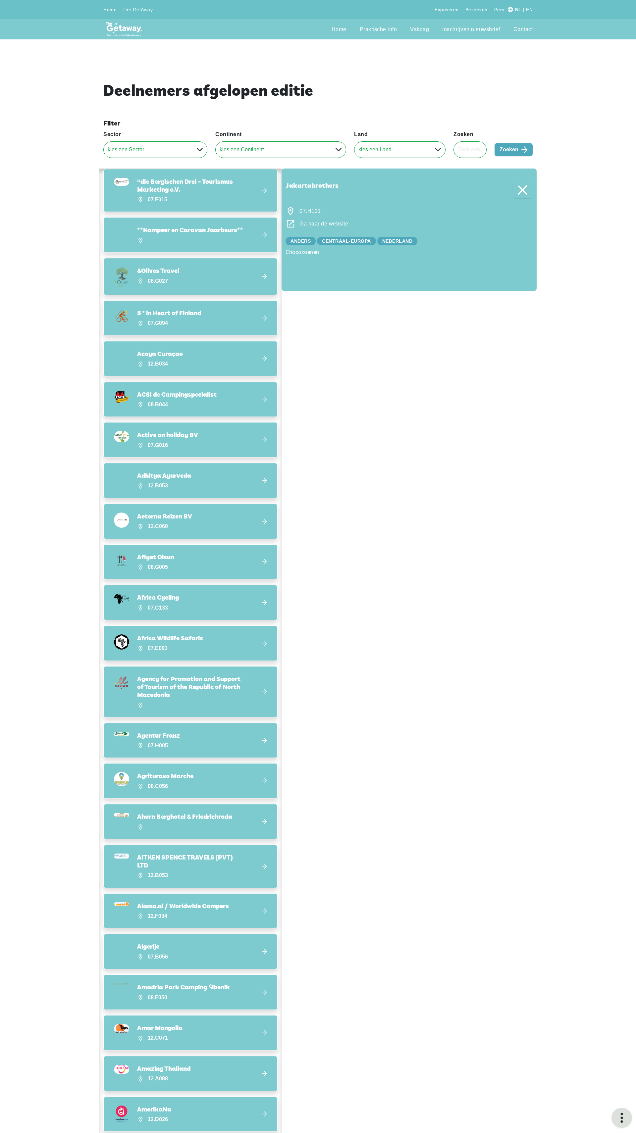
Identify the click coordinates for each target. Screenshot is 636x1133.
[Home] (125, 29)
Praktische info (378, 29)
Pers (499, 9)
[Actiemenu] (621, 1118)
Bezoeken (476, 9)
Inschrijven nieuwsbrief (471, 29)
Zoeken (463, 134)
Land (361, 134)
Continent (228, 134)
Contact (523, 29)
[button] (190, 190)
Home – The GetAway (128, 9)
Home (339, 29)
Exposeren (447, 9)
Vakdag (419, 29)
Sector (112, 134)
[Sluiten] (523, 190)
